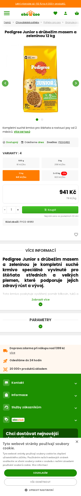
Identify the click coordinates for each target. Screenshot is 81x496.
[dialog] (40, 467)
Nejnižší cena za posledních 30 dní (61, 216)
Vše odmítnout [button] (40, 482)
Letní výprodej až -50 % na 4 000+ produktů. (40, 3)
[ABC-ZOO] (30, 13)
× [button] (76, 441)
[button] (40, 490)
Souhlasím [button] (40, 472)
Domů (7, 22)
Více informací (40, 465)
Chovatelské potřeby (27, 22)
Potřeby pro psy (52, 22)
